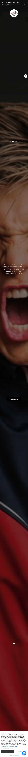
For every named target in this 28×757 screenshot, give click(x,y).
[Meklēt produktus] (26, 76)
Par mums (16, 2)
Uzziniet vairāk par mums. (7, 748)
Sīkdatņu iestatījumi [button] (14, 755)
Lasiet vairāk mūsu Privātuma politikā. (9, 746)
